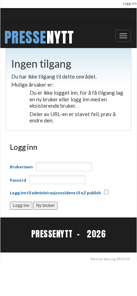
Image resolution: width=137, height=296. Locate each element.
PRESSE (25, 37)
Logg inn (130, 3)
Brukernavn (21, 166)
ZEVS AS (123, 259)
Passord (18, 180)
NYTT (60, 37)
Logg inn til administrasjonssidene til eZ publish (55, 192)
